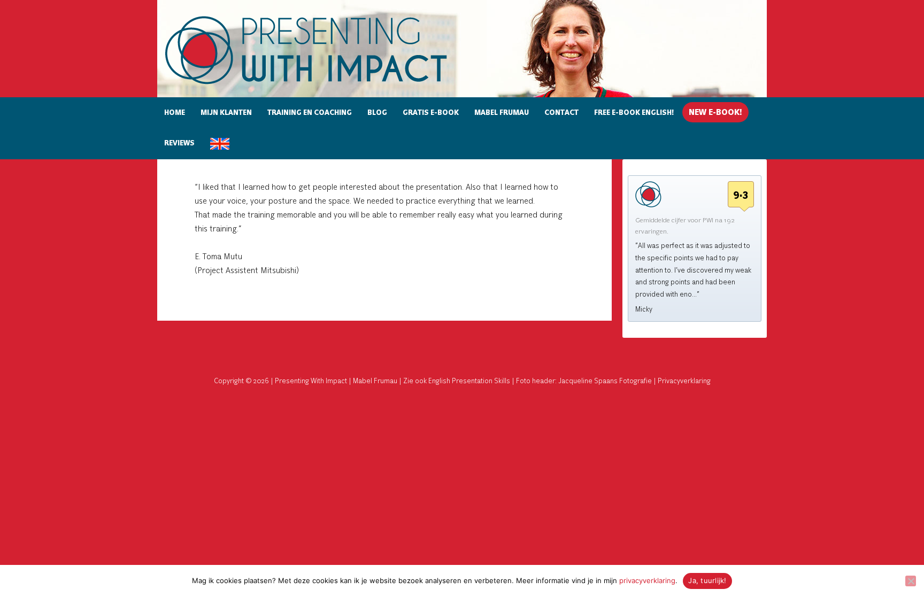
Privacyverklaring (684, 381)
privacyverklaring (647, 580)
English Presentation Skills (469, 381)
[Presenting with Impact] (324, 85)
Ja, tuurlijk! (707, 580)
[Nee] (910, 581)
